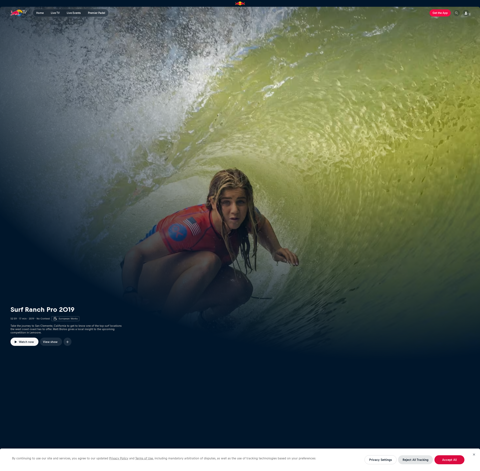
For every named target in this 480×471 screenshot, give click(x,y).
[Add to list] (67, 342)
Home (40, 12)
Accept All (449, 459)
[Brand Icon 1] (240, 3)
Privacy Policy (118, 458)
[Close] (474, 454)
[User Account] (466, 12)
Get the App (440, 12)
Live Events (74, 12)
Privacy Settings (380, 459)
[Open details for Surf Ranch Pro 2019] (240, 183)
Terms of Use (144, 458)
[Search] (456, 12)
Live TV (55, 12)
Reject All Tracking (415, 459)
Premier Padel (96, 12)
